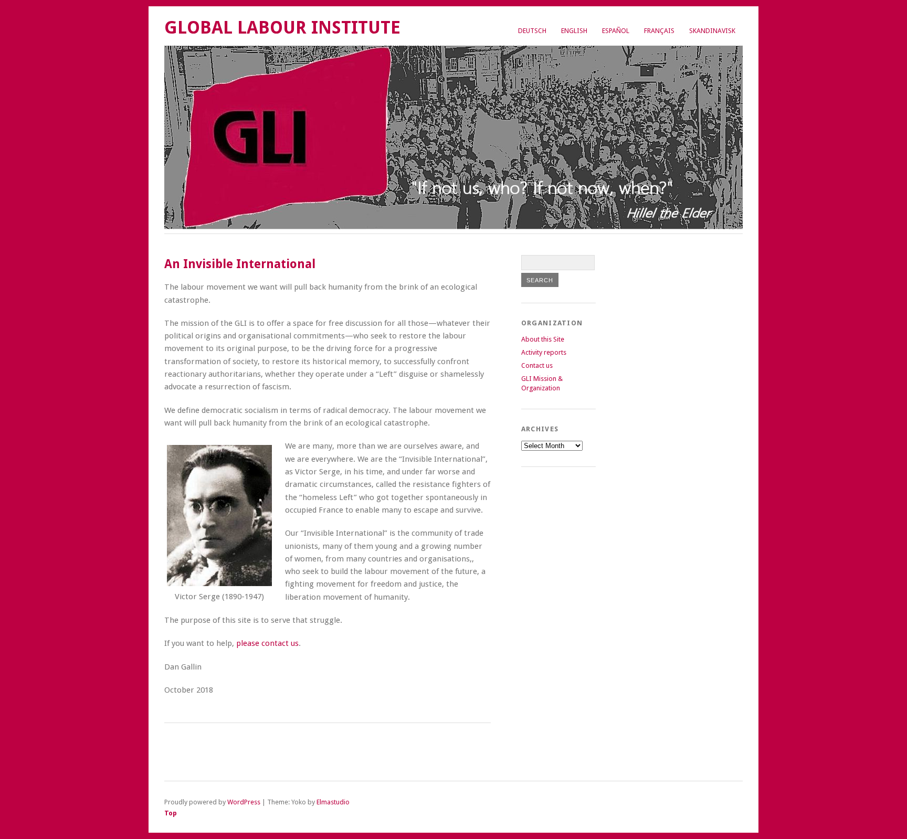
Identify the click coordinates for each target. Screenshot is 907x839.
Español (615, 31)
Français (659, 31)
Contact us (537, 365)
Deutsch (532, 31)
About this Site (542, 339)
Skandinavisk (712, 31)
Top (170, 813)
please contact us (267, 643)
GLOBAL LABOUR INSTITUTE (282, 27)
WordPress (243, 802)
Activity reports (543, 352)
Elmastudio (333, 802)
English (574, 31)
